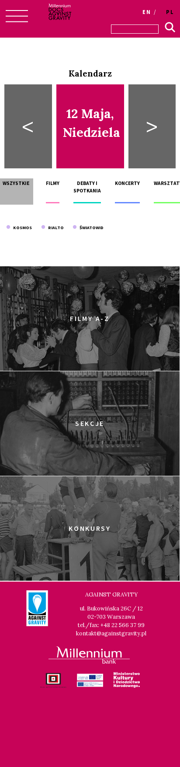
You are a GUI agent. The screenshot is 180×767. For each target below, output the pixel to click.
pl (170, 11)
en (146, 11)
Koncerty (127, 183)
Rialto (54, 227)
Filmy (52, 183)
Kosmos (21, 227)
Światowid (90, 227)
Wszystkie (16, 183)
